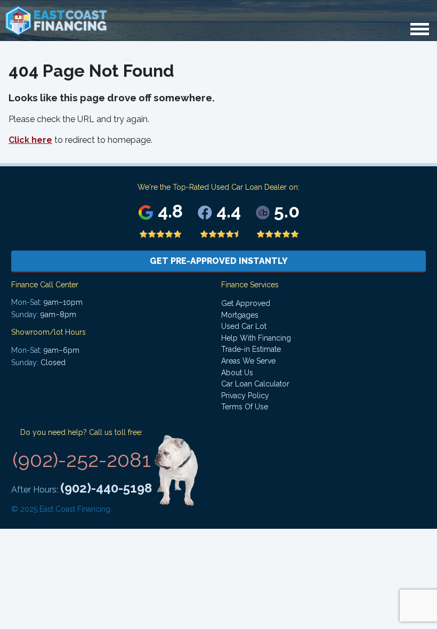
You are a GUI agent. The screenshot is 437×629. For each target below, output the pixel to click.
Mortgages (239, 315)
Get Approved (245, 303)
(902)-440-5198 (106, 488)
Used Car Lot (243, 326)
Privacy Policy (245, 395)
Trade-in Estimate (251, 349)
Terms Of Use (244, 406)
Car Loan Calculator (255, 384)
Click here (30, 140)
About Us (237, 372)
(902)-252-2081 (81, 460)
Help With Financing (256, 338)
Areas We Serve (248, 361)
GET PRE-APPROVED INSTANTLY (219, 261)
